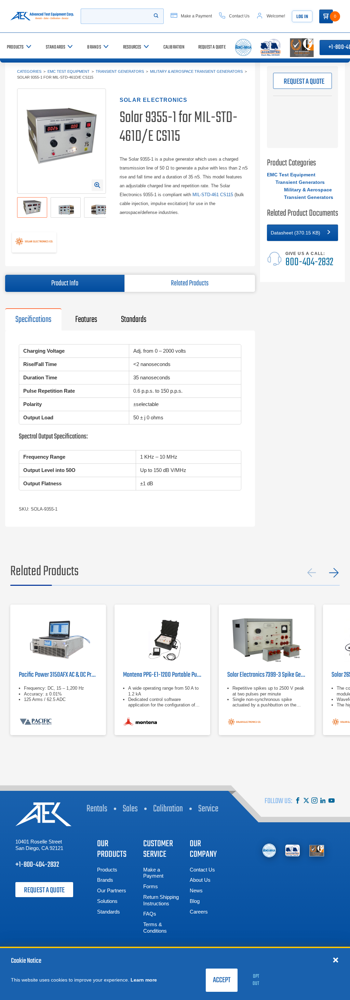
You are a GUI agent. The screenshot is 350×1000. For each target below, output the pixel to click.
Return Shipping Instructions (161, 900)
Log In (302, 17)
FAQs (149, 914)
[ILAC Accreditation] (269, 850)
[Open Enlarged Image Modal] (97, 185)
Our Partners (111, 890)
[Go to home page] (42, 16)
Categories (29, 71)
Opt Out (256, 980)
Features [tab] (86, 319)
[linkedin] (323, 801)
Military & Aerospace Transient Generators (196, 71)
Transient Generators (120, 71)
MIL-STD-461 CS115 (212, 194)
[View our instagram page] (314, 801)
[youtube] (331, 801)
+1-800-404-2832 (37, 865)
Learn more (144, 980)
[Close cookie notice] (335, 959)
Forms (150, 886)
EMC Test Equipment (69, 71)
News (196, 890)
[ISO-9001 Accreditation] (316, 850)
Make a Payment (153, 873)
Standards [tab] (133, 319)
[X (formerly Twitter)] (306, 801)
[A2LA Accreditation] (292, 850)
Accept (221, 980)
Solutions (107, 901)
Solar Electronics (153, 100)
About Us (200, 880)
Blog (195, 901)
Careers (199, 912)
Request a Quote (44, 890)
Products (107, 870)
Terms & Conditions (155, 927)
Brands (105, 880)
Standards (108, 912)
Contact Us (202, 870)
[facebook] (298, 801)
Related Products (189, 283)
